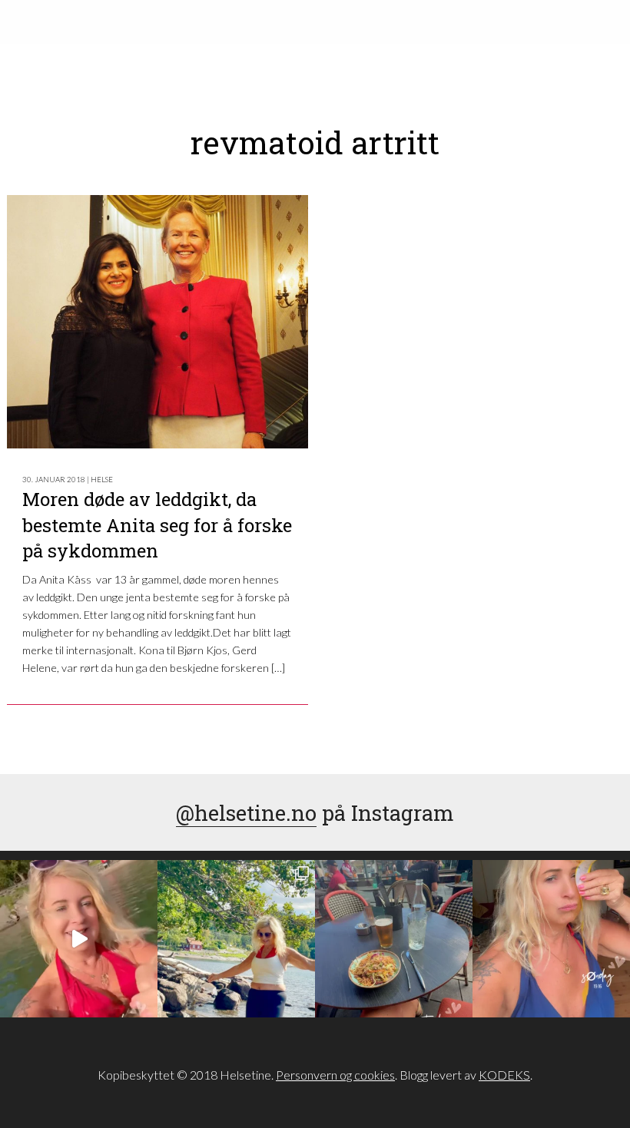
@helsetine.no (246, 812)
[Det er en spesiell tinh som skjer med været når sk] (79, 938)
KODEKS (504, 1074)
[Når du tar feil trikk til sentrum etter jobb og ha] (393, 938)
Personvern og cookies (335, 1074)
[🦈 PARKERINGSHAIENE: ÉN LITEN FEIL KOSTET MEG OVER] (551, 938)
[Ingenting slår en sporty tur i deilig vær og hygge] (236, 938)
